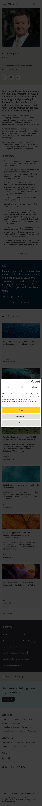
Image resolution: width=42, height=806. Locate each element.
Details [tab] (21, 387)
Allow (21, 410)
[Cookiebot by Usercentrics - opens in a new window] (31, 381)
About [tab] (34, 387)
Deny (21, 423)
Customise (20, 416)
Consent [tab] (7, 387)
